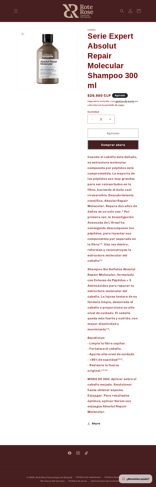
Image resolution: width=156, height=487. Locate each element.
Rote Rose (41, 477)
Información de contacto (105, 481)
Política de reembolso (88, 477)
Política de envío (77, 481)
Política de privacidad (117, 477)
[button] (16, 11)
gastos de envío (125, 101)
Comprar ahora (113, 145)
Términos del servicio (52, 481)
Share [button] (96, 423)
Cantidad (93, 111)
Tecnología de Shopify (59, 477)
